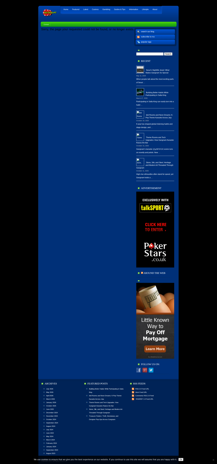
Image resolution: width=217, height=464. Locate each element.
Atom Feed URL (141, 392)
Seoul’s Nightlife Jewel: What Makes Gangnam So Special (157, 71)
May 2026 (49, 392)
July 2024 (49, 429)
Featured (75, 9)
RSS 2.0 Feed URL (142, 389)
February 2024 (51, 443)
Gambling (106, 9)
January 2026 (51, 402)
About (154, 9)
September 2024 (52, 423)
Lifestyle (145, 9)
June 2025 (50, 409)
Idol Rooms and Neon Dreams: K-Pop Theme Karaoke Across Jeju (159, 116)
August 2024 (50, 426)
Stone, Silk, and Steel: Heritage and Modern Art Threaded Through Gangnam (154, 165)
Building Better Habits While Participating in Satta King (157, 94)
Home (65, 9)
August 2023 (50, 453)
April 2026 (49, 396)
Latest (85, 9)
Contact (46, 24)
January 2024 (51, 446)
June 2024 (50, 433)
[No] (213, 459)
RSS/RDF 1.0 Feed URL (144, 399)
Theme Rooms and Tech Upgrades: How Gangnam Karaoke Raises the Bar (155, 140)
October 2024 (51, 419)
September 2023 (52, 450)
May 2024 (49, 436)
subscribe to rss (148, 37)
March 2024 (50, 440)
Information (133, 9)
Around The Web (154, 273)
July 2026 (49, 389)
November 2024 (52, 416)
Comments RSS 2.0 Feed (144, 396)
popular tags (146, 42)
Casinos (95, 9)
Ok (181, 459)
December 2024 (52, 413)
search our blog (147, 31)
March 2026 (50, 399)
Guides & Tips (119, 9)
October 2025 (51, 406)
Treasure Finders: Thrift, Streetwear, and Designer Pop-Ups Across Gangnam (103, 417)
